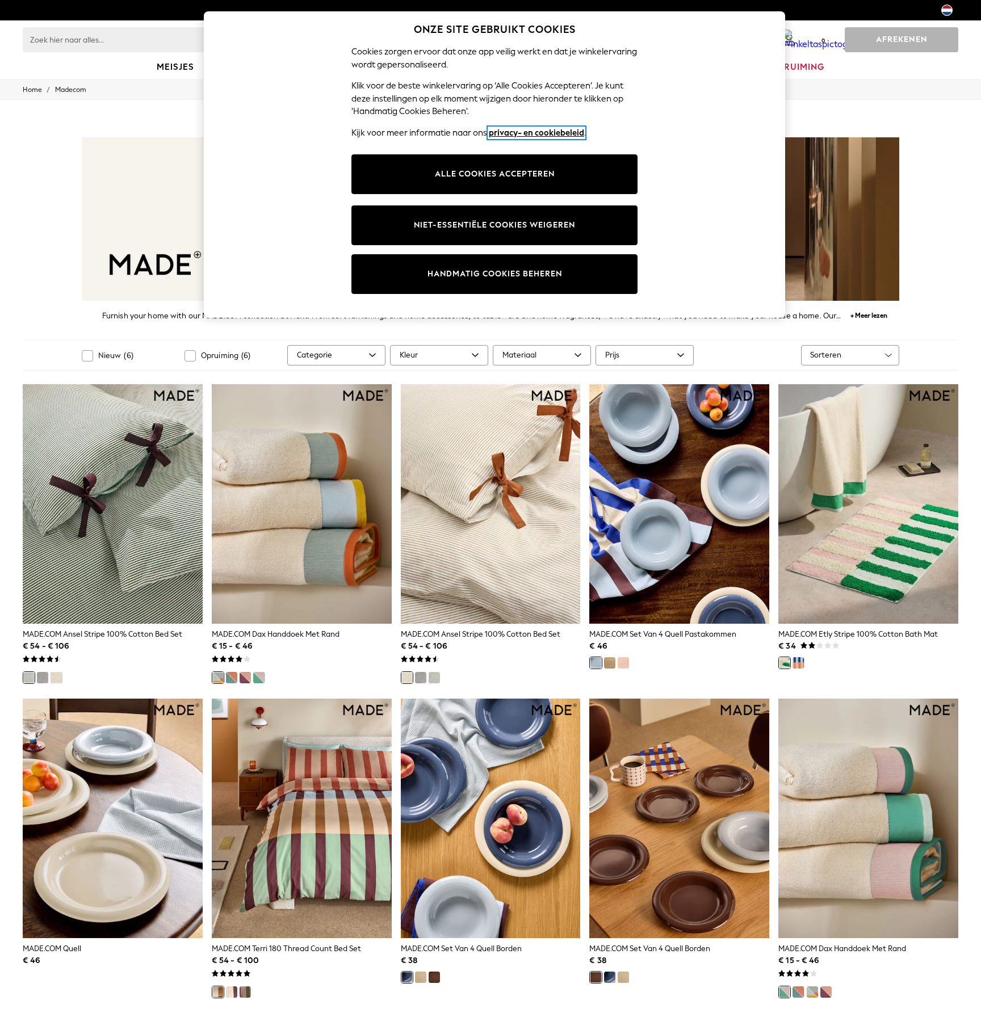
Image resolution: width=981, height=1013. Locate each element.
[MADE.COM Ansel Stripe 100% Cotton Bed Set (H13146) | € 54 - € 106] (491, 504)
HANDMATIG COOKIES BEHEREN (494, 274)
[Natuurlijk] (56, 677)
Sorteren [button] (825, 355)
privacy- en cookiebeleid (536, 133)
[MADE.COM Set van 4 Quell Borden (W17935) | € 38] (679, 818)
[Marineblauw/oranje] (798, 663)
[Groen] (29, 677)
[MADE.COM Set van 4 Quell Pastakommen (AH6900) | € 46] (679, 504)
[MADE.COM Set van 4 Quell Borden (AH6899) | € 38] (491, 818)
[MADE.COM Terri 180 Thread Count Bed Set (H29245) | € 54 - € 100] (302, 818)
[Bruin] (434, 977)
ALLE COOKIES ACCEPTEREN (495, 174)
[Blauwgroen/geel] (218, 677)
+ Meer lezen (868, 314)
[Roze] (623, 663)
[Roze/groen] (259, 677)
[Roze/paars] (245, 677)
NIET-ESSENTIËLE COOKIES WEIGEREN (494, 225)
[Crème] (609, 663)
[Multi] (218, 992)
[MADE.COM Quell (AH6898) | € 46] (113, 818)
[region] (494, 164)
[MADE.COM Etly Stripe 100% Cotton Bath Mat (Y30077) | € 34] (868, 504)
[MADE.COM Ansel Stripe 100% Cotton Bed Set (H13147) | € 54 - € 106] (113, 504)
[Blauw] (595, 663)
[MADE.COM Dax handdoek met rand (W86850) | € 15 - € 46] (868, 818)
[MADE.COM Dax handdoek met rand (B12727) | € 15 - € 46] (302, 504)
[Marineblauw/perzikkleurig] (231, 677)
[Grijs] (42, 677)
